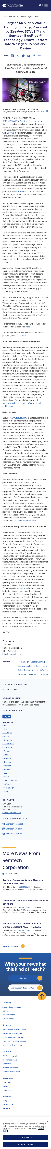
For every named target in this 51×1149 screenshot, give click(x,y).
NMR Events (20, 191)
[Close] (48, 1121)
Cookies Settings (25, 1137)
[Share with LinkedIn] (12, 56)
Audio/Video (42, 670)
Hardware (44, 674)
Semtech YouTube (14, 833)
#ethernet (6, 769)
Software (22, 674)
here (28, 327)
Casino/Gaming (38, 662)
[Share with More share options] (40, 56)
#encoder (6, 765)
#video (5, 791)
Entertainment (40, 666)
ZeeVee (10, 133)
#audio (5, 754)
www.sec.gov (21, 588)
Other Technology (26, 670)
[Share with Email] (29, 56)
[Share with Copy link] (34, 56)
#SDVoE (6, 736)
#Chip (5, 729)
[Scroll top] (42, 996)
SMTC (5, 124)
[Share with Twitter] (18, 56)
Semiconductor (25, 666)
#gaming (6, 773)
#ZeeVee (6, 751)
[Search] (40, 5)
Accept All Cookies (25, 1144)
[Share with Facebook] (23, 56)
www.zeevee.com (19, 418)
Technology (23, 662)
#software (7, 784)
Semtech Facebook (14, 824)
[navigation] (46, 5)
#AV (4, 725)
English (6, 716)
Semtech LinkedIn (14, 829)
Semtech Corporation (29, 121)
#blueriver (6, 758)
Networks (33, 674)
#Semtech (7, 740)
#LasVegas (7, 732)
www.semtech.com (27, 520)
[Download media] (47, 110)
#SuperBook (8, 743)
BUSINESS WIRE (10, 121)
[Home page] (12, 5)
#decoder (6, 762)
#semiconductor (9, 780)
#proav (5, 777)
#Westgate (7, 747)
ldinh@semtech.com (11, 654)
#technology (8, 788)
